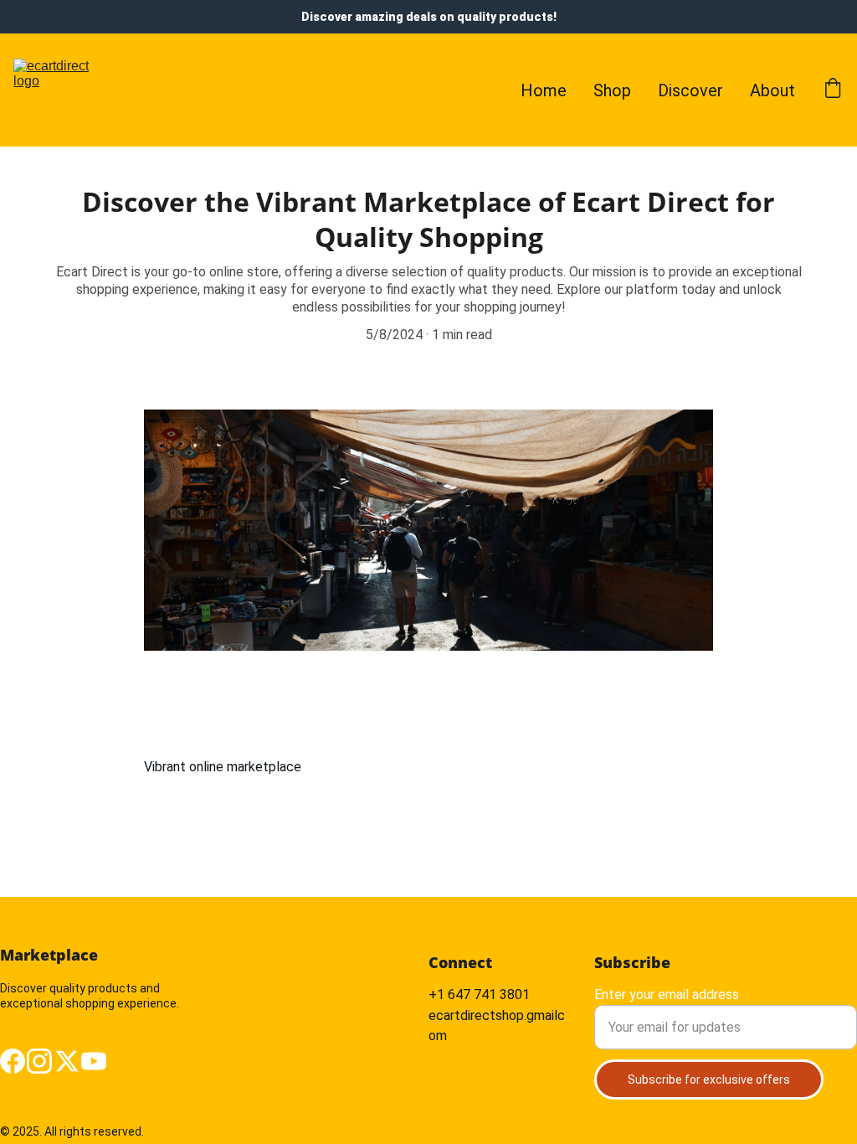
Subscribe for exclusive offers (709, 1079)
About (772, 90)
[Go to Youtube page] (93, 1061)
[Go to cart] (833, 90)
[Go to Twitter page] (67, 1061)
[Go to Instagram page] (39, 1061)
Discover (690, 90)
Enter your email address (666, 994)
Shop (612, 90)
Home (544, 90)
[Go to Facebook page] (12, 1061)
